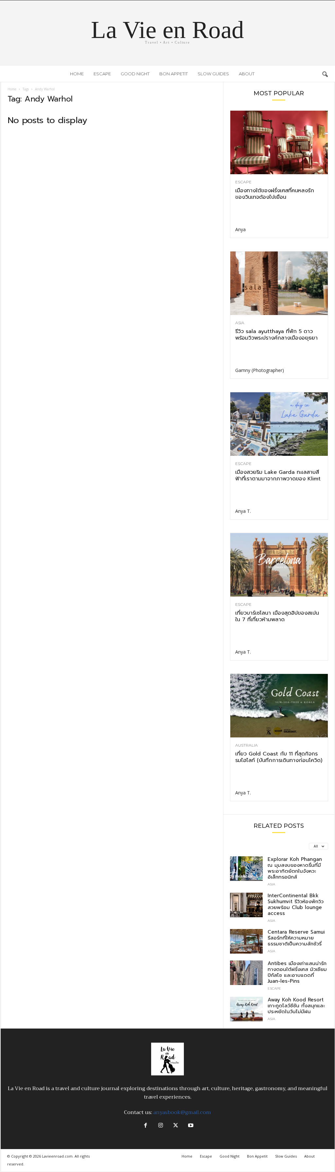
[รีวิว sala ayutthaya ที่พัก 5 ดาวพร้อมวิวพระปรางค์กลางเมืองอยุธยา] (279, 283)
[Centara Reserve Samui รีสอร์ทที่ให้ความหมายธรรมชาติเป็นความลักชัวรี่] (246, 941)
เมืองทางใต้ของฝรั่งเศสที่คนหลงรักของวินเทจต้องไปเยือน (274, 194)
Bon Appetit (173, 73)
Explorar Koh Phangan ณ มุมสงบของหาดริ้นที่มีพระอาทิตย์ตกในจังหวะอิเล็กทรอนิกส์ (295, 868)
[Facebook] (145, 1125)
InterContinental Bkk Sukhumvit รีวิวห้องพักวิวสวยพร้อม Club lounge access (296, 904)
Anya (240, 229)
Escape (102, 73)
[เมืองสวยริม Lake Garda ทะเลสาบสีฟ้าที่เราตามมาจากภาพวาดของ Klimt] (279, 424)
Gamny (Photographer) (259, 370)
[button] (325, 73)
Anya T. (243, 511)
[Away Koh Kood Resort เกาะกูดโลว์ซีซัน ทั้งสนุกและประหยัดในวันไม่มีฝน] (246, 1009)
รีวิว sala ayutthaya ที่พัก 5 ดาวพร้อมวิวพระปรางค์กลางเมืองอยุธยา (276, 334)
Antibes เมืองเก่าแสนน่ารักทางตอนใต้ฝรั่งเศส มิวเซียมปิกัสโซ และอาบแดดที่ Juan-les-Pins (297, 972)
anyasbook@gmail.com (182, 1112)
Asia (239, 323)
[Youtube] (190, 1125)
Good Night (135, 73)
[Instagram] (160, 1125)
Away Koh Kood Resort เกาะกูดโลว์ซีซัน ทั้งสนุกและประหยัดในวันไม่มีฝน (296, 1005)
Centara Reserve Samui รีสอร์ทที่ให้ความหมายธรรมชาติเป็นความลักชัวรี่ (296, 937)
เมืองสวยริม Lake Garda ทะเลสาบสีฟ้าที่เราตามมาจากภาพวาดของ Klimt (278, 475)
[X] (175, 1125)
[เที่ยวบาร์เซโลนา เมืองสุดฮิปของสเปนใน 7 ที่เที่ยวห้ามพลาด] (279, 565)
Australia (246, 745)
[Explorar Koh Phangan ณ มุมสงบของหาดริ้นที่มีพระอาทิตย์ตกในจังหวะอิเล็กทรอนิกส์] (246, 868)
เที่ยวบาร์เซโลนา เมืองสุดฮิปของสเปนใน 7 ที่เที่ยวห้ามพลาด (277, 616)
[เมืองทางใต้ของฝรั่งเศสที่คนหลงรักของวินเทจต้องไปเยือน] (279, 142)
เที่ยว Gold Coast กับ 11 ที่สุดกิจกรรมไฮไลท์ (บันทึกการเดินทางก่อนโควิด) (278, 757)
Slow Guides (213, 73)
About (247, 73)
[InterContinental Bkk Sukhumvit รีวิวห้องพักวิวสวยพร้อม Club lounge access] (246, 905)
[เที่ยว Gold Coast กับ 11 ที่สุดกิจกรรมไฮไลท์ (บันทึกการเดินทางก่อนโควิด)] (279, 705)
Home (77, 73)
